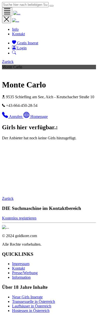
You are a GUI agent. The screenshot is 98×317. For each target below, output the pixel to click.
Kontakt (18, 34)
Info (15, 29)
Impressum (20, 264)
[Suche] (14, 53)
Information (21, 277)
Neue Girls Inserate (27, 297)
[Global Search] (52, 6)
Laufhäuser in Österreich (31, 306)
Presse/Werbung (25, 273)
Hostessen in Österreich (31, 310)
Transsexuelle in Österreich (33, 301)
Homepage (39, 116)
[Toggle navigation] (7, 11)
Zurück (8, 61)
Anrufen (16, 116)
